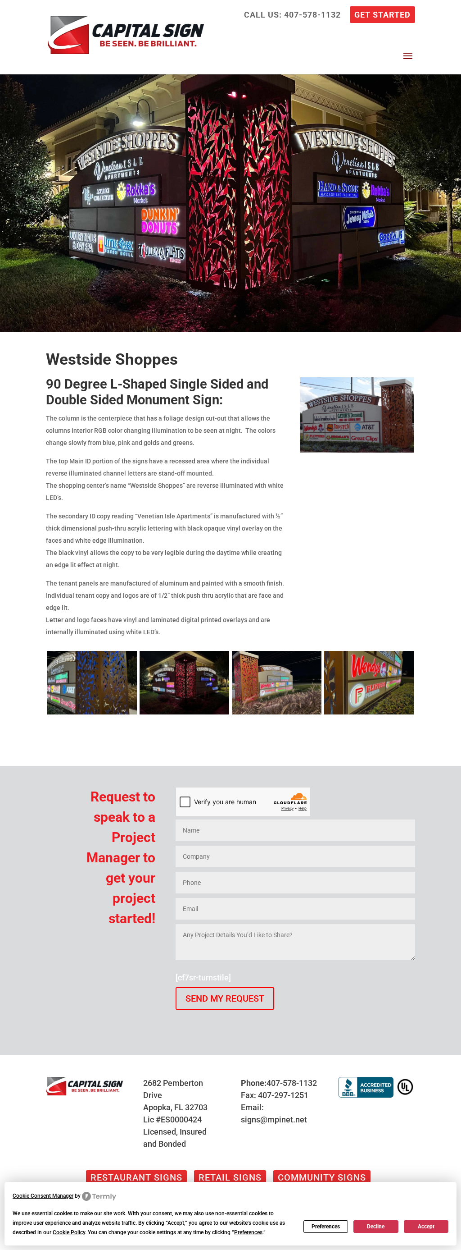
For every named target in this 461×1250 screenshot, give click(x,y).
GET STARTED (382, 15)
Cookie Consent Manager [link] (43, 1196)
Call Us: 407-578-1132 (292, 15)
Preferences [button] (248, 1232)
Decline (375, 1226)
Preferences (326, 1226)
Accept (426, 1226)
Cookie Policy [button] (69, 1232)
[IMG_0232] (92, 714)
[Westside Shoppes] (357, 452)
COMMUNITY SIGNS (322, 1177)
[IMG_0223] (276, 714)
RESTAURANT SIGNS (136, 1177)
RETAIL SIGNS (230, 1177)
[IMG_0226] (369, 714)
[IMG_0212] (184, 714)
